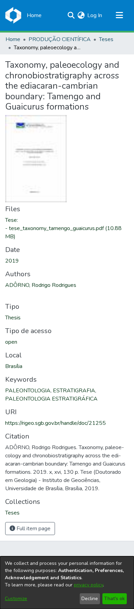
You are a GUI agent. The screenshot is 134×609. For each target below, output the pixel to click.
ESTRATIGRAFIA (74, 390)
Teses (106, 39)
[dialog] (67, 582)
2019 (12, 261)
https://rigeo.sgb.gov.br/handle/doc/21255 (55, 423)
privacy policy (88, 585)
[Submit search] (71, 15)
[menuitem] (81, 15)
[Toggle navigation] (119, 15)
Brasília (13, 366)
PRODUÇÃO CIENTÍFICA (60, 39)
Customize (16, 598)
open (11, 342)
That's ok (114, 598)
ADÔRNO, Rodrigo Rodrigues (40, 285)
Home (12, 39)
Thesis (13, 317)
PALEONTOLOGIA (28, 390)
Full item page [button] (33, 528)
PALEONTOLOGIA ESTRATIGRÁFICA (51, 399)
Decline (89, 598)
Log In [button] (95, 15)
